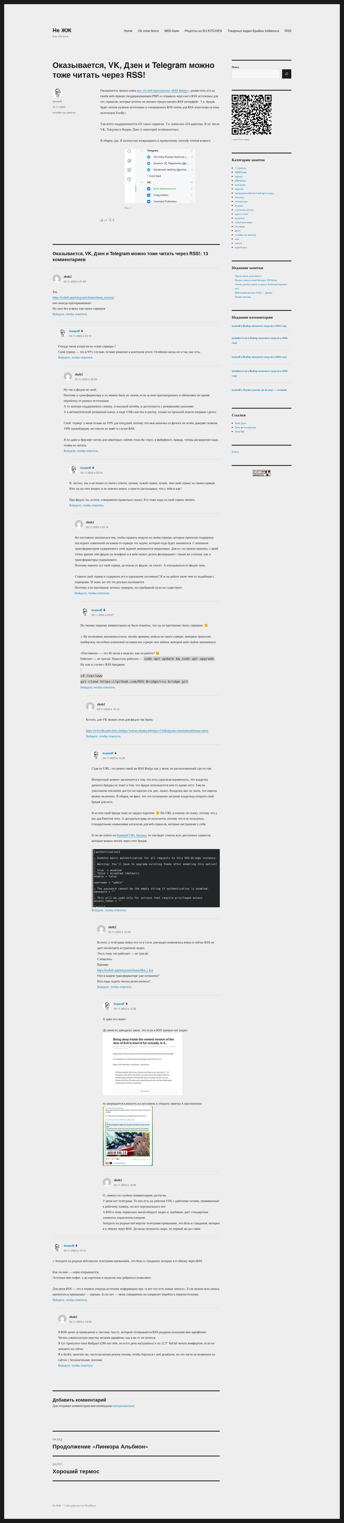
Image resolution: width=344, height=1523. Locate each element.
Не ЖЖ (62, 30)
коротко (239, 189)
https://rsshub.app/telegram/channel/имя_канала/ (83, 297)
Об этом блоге (148, 30)
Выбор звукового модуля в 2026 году (265, 326)
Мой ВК (239, 431)
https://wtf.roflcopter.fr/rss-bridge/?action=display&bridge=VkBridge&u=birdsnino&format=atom (147, 730)
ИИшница (240, 180)
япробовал (241, 247)
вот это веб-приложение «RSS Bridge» (163, 90)
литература (241, 201)
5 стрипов (240, 168)
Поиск (235, 67)
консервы (240, 184)
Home (128, 30)
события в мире (243, 222)
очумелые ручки (244, 209)
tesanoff (57, 101)
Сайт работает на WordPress (80, 1505)
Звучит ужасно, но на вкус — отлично (265, 390)
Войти (235, 452)
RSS (288, 30)
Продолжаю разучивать (248, 276)
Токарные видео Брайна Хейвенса (253, 30)
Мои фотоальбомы (245, 427)
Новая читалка (243, 297)
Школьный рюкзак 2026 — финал (253, 292)
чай (237, 239)
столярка (240, 226)
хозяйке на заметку (64, 112)
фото (237, 230)
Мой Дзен (240, 423)
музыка (239, 205)
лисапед (239, 197)
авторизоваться (123, 1406)
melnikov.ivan (239, 338)
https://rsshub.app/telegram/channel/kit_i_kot (125, 970)
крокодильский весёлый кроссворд (254, 193)
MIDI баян (240, 172)
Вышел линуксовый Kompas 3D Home (256, 280)
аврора (239, 176)
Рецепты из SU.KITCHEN (203, 30)
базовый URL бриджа (131, 835)
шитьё (238, 243)
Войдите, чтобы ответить (70, 314)
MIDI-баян (171, 30)
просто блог (241, 214)
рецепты (239, 218)
